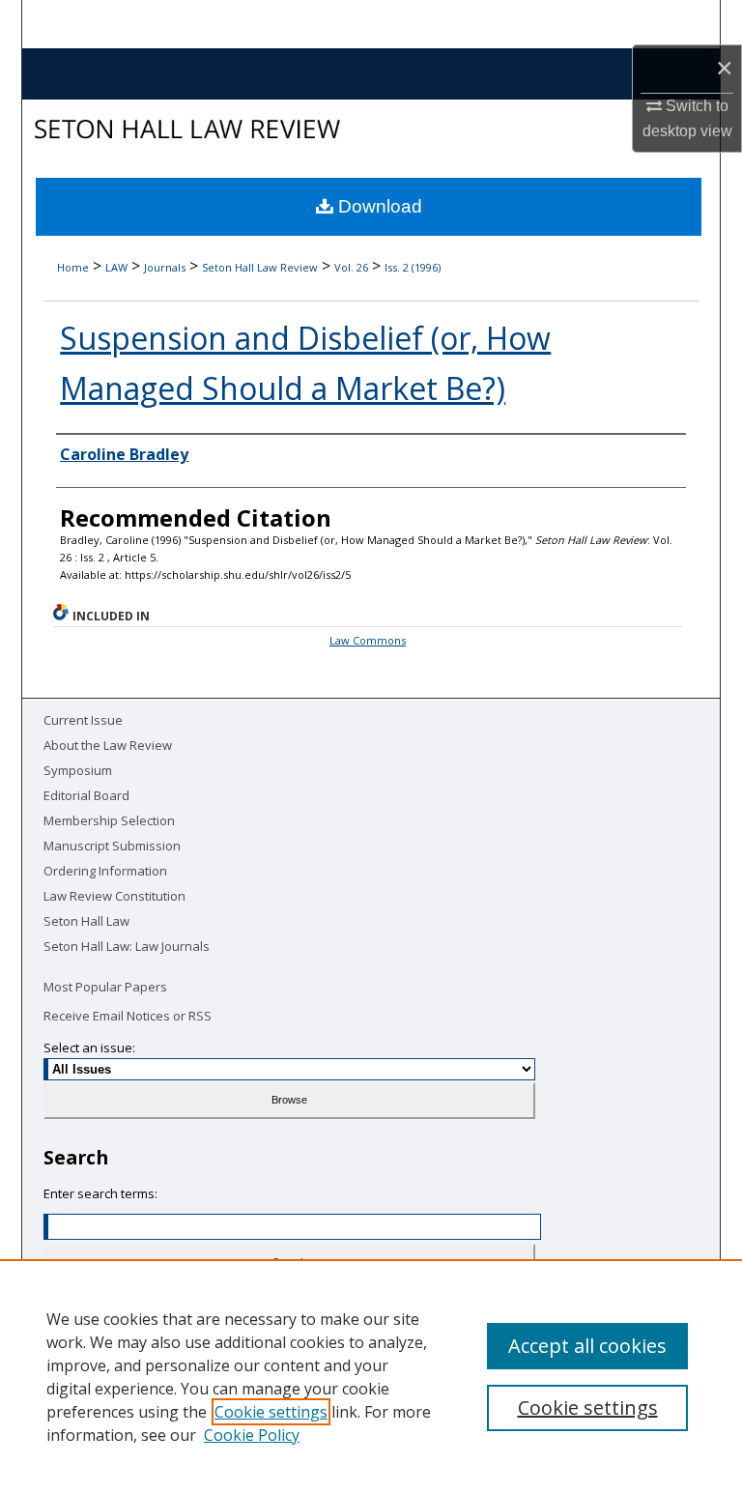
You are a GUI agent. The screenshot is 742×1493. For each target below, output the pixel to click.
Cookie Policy (252, 1435)
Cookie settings (271, 1411)
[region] (371, 1376)
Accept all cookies (587, 1346)
